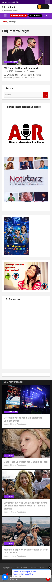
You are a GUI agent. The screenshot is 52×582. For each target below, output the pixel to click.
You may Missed (13, 381)
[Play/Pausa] (47, 578)
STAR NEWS (9, 456)
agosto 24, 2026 (10, 424)
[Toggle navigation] (5, 16)
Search (45, 95)
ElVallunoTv (37, 15)
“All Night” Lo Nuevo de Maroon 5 (21, 68)
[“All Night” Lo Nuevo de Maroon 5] (26, 50)
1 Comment (30, 71)
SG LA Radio (9, 7)
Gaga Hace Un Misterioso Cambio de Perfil (26, 461)
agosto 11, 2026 (10, 556)
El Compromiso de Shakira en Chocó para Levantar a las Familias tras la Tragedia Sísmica (25, 505)
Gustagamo (19, 71)
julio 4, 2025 (8, 71)
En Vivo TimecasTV (19, 15)
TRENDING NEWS (11, 62)
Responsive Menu (47, 2)
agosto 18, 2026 (10, 512)
